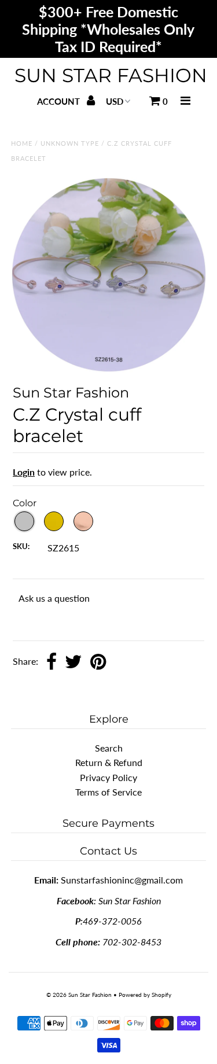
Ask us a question (54, 597)
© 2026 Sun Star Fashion (79, 994)
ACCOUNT (59, 101)
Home (21, 143)
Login (24, 471)
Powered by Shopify (145, 994)
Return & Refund (108, 762)
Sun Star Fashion (110, 75)
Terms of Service (108, 791)
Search (109, 747)
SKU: (21, 546)
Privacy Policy (108, 777)
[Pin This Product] (98, 662)
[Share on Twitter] (73, 662)
